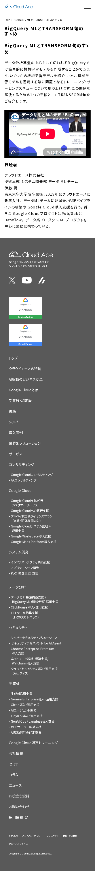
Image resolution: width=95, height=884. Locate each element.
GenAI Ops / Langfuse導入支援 (33, 721)
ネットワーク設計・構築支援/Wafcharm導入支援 (29, 660)
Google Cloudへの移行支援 (30, 510)
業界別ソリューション (25, 443)
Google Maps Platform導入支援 (34, 541)
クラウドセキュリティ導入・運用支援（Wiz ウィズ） (34, 670)
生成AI (14, 683)
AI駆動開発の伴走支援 (26, 732)
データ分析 (17, 587)
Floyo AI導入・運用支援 (27, 716)
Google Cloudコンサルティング (32, 474)
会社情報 (16, 753)
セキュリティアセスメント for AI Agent (36, 643)
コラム (13, 774)
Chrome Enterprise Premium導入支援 (32, 650)
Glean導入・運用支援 (25, 704)
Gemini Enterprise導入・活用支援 (34, 699)
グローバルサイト (17, 843)
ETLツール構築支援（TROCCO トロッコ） (25, 614)
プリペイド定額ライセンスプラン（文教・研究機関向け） (31, 518)
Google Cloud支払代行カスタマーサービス (27, 502)
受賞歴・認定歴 (20, 400)
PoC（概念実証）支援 (24, 573)
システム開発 (19, 552)
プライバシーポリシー (32, 835)
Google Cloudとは (23, 389)
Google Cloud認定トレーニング (33, 742)
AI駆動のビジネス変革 (26, 379)
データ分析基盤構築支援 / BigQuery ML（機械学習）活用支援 (34, 599)
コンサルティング (21, 464)
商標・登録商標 (70, 835)
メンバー (15, 421)
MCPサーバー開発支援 (26, 727)
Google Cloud (20, 490)
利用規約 (13, 835)
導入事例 (16, 432)
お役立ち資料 (19, 796)
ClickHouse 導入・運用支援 (29, 607)
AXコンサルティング (23, 480)
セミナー (15, 764)
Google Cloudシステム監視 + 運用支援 (31, 528)
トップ (13, 358)
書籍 (12, 411)
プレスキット (52, 835)
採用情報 (16, 817)
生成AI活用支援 (21, 693)
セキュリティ (18, 627)
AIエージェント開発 (23, 710)
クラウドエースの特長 (25, 368)
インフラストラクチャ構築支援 (30, 562)
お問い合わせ (19, 806)
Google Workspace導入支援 (31, 536)
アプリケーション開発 (25, 567)
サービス (15, 453)
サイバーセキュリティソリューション (34, 637)
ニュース (15, 785)
